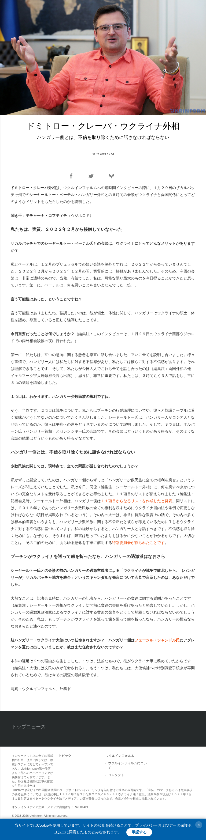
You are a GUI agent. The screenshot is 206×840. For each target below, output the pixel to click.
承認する (139, 832)
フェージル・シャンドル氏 (157, 640)
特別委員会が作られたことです (138, 542)
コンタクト (116, 775)
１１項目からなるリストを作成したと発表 (136, 501)
